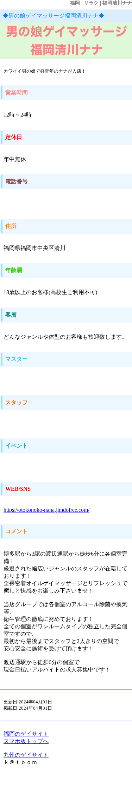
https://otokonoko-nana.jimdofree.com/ (46, 510)
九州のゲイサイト (26, 755)
